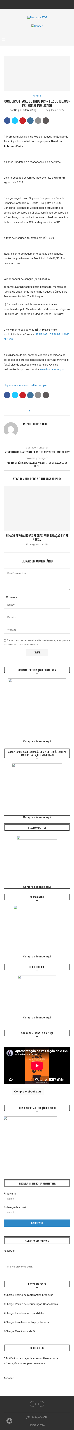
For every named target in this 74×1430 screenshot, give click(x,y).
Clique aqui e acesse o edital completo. (27, 385)
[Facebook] (35, 4)
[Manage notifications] (9, 1421)
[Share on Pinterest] (22, 120)
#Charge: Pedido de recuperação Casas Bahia (31, 1304)
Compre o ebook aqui (27, 1091)
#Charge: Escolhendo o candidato (24, 1313)
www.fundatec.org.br (52, 369)
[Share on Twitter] (15, 120)
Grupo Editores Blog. (25, 110)
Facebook (9, 1250)
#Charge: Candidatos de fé (19, 1331)
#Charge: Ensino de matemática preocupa (28, 1295)
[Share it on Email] (38, 120)
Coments (11, 597)
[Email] (39, 4)
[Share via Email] (43, 411)
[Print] (46, 120)
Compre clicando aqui (37, 741)
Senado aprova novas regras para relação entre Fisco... (37, 537)
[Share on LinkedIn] (30, 120)
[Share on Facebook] (7, 120)
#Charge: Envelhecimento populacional (26, 1322)
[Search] (70, 40)
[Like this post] (32, 411)
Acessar (8, 1378)
